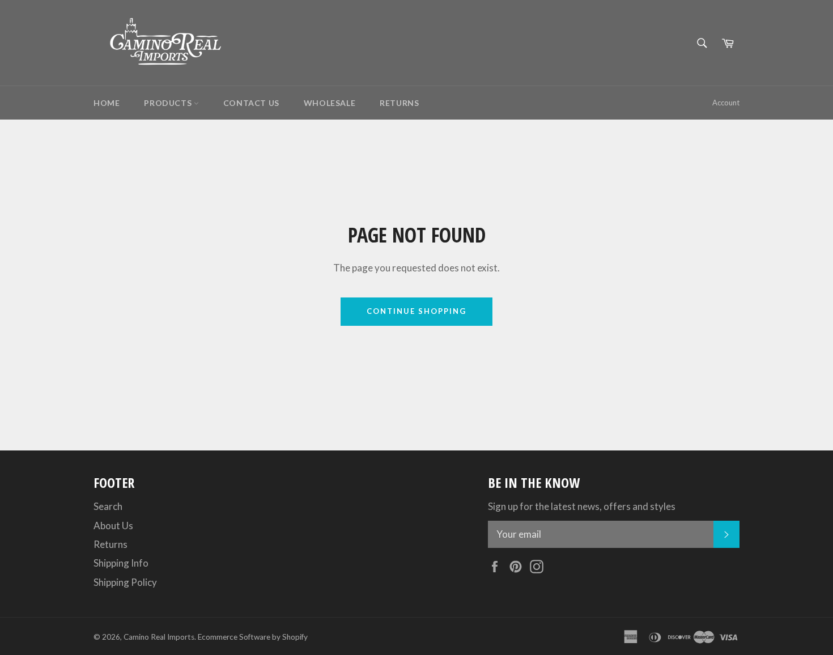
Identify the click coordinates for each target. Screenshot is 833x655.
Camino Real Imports (159, 636)
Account (726, 102)
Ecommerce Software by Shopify (253, 636)
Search (108, 506)
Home (107, 103)
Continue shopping (416, 311)
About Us (113, 525)
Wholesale (329, 103)
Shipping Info (121, 563)
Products (168, 103)
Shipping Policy (125, 582)
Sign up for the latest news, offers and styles (581, 506)
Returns (399, 103)
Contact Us (251, 103)
